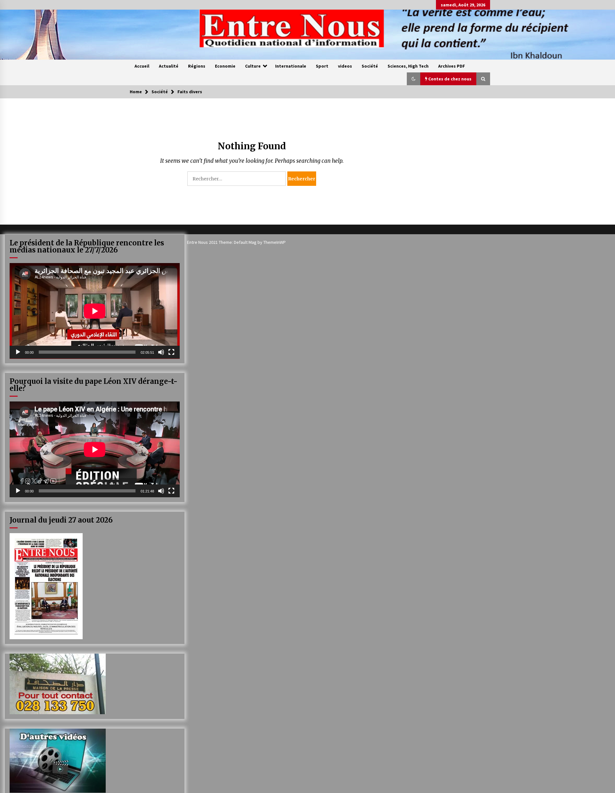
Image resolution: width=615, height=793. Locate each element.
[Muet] (161, 352)
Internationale (290, 66)
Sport (322, 66)
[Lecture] (18, 352)
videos (345, 66)
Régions (196, 66)
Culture (253, 66)
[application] (95, 311)
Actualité (168, 66)
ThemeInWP (274, 242)
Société (370, 66)
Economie (225, 66)
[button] (413, 78)
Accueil (142, 66)
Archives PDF (451, 66)
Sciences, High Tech (408, 66)
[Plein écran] (171, 352)
